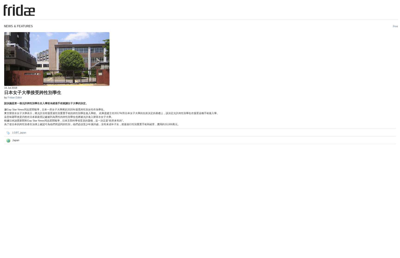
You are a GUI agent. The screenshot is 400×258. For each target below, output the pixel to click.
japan (23, 132)
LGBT (15, 132)
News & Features (18, 26)
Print (395, 26)
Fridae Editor (15, 97)
